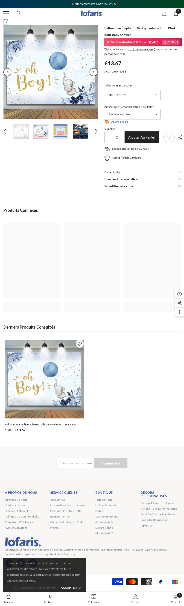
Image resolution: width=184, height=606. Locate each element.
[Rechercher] (19, 13)
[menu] (6, 13)
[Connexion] (164, 13)
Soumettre (111, 463)
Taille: (118, 85)
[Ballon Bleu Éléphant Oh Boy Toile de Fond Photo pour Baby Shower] (44, 379)
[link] (31, 304)
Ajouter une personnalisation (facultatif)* (129, 106)
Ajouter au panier (142, 137)
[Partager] (178, 137)
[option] (50, 72)
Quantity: (110, 128)
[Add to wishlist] (169, 137)
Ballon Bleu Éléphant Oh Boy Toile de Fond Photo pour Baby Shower (40, 425)
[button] (7, 72)
